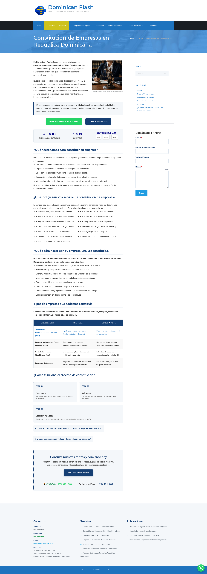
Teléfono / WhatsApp (142, 157)
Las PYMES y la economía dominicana (144, 535)
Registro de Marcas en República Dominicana (100, 540)
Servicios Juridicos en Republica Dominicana (100, 549)
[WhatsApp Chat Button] (201, 568)
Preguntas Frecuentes (145, 97)
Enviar (141, 193)
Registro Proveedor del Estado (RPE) (97, 544)
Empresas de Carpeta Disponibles (109, 25)
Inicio (39, 25)
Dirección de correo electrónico (145, 147)
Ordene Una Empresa (145, 94)
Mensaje (138, 167)
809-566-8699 (65, 484)
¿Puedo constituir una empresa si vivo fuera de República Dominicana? (69, 428)
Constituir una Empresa (57, 25)
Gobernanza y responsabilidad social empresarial (148, 540)
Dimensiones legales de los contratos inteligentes (148, 527)
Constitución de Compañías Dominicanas (98, 527)
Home (132, 38)
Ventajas (140, 104)
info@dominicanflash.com (43, 544)
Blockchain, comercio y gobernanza (142, 531)
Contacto (153, 25)
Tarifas (139, 90)
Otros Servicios (135, 25)
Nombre (138, 138)
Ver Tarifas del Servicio (78, 473)
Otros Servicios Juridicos (146, 101)
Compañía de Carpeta (81, 25)
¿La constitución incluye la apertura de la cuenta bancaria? (64, 439)
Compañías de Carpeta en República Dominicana (101, 531)
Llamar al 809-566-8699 (98, 121)
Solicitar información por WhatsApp (63, 121)
